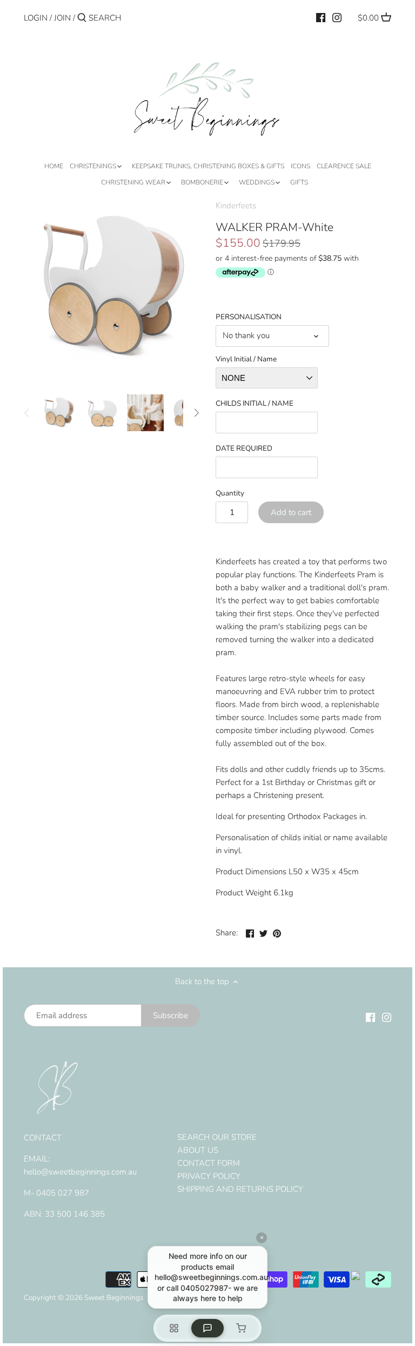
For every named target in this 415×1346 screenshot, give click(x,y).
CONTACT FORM (208, 1163)
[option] (59, 413)
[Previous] (27, 413)
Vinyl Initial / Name (246, 359)
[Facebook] (320, 17)
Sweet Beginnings (113, 1297)
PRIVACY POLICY (208, 1176)
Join (62, 17)
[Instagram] (337, 17)
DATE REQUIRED (244, 448)
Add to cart (291, 512)
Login (36, 17)
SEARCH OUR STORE (217, 1137)
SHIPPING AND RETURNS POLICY (240, 1189)
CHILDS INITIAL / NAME (254, 403)
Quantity (230, 493)
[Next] (196, 413)
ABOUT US (197, 1150)
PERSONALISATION (249, 317)
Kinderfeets (236, 205)
